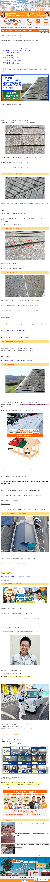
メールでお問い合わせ (7, 743)
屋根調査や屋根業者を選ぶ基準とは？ (10, 62)
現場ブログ (7, 27)
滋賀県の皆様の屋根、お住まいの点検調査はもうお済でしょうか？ (15, 63)
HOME (2, 27)
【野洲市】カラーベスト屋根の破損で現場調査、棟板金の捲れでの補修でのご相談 (18, 50)
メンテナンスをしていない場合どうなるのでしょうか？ (13, 52)
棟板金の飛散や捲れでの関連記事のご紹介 (11, 57)
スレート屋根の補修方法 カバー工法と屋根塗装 (12, 60)
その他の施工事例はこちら (44, 855)
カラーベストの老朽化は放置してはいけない (11, 58)
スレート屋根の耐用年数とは (8, 55)
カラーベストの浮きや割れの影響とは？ (10, 54)
